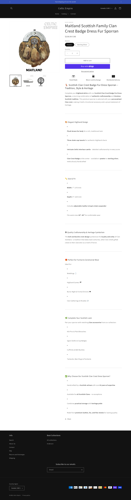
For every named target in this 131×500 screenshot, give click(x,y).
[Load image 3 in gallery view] (41, 80)
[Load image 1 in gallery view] (15, 80)
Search (11, 440)
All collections (51, 440)
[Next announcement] (121, 2)
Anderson (50, 444)
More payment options (87, 71)
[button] (11, 8)
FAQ (10, 451)
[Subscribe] (81, 469)
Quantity (67, 49)
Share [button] (69, 419)
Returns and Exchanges (17, 454)
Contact (11, 447)
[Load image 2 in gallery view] (28, 80)
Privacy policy (26, 495)
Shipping (12, 458)
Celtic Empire (17, 495)
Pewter (69, 45)
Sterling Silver (82, 45)
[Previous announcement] (10, 2)
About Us (12, 444)
